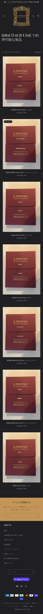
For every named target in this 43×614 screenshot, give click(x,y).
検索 (5, 531)
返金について (8, 554)
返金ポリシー (35, 603)
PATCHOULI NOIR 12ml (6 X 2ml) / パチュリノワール (21, 360)
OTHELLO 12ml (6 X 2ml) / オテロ (21, 298)
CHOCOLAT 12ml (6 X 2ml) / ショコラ (21, 110)
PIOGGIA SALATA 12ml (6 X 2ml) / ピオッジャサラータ (21, 423)
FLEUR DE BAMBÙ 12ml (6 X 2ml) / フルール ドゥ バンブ (21, 172)
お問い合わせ (8, 540)
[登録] (36, 515)
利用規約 (25, 606)
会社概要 (7, 544)
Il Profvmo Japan (13, 603)
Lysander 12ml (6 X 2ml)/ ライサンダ (21, 235)
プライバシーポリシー (12, 549)
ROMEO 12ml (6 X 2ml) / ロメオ (21, 486)
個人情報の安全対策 (11, 558)
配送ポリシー (33, 606)
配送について (8, 563)
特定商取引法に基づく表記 (13, 535)
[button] (4, 16)
